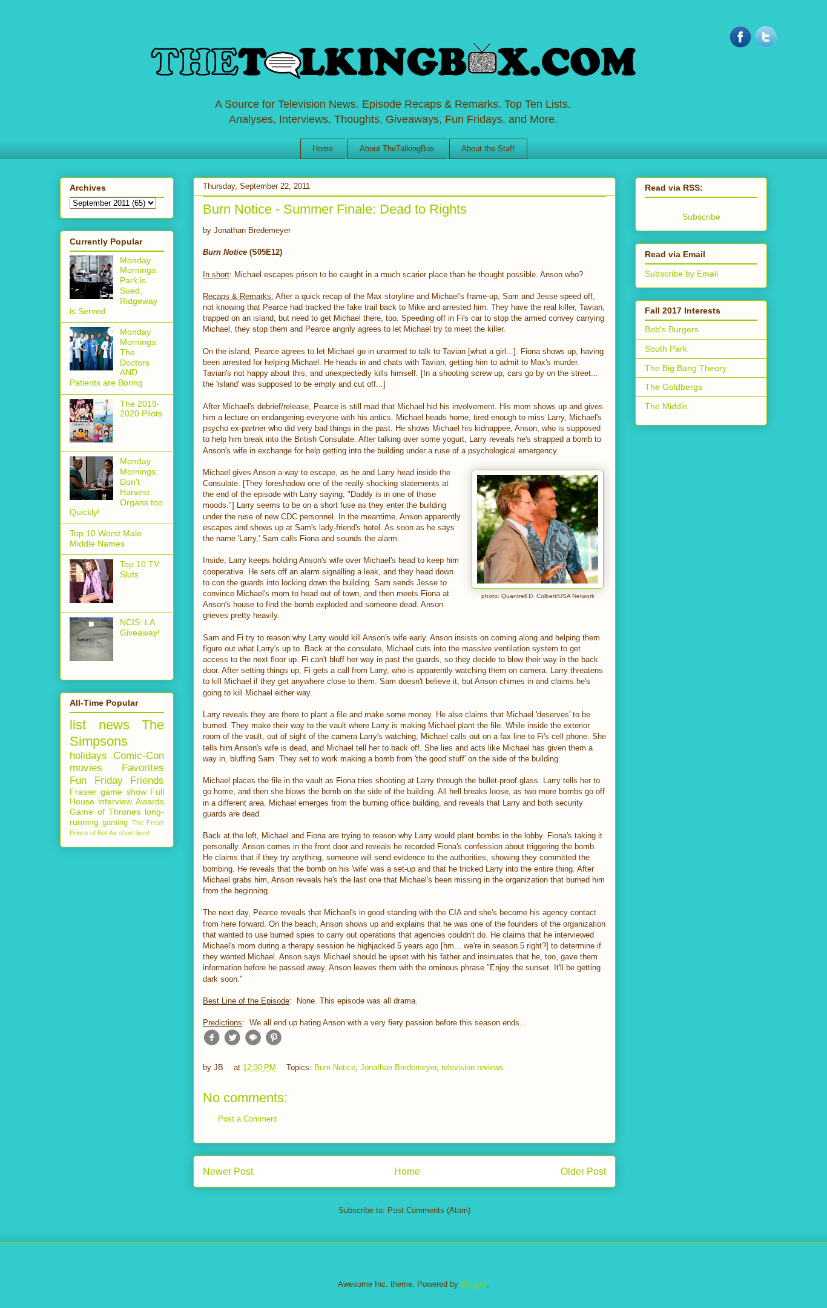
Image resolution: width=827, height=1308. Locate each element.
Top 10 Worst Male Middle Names (106, 538)
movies (86, 768)
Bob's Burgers (672, 329)
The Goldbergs (673, 387)
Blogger (474, 1284)
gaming (115, 822)
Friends (147, 780)
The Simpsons (117, 733)
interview (115, 801)
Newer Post (228, 1171)
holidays (88, 755)
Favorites (143, 768)
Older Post (583, 1171)
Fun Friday (96, 780)
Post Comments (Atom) (428, 1210)
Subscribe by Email (681, 273)
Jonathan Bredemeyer (398, 1067)
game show (123, 792)
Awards (150, 801)
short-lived (134, 832)
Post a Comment (247, 1118)
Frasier (83, 792)
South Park (666, 348)
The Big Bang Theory (686, 368)
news (114, 724)
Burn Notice (334, 1067)
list (78, 724)
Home (322, 148)
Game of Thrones (105, 812)
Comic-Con (138, 755)
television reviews (472, 1067)
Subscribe (701, 217)
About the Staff (488, 148)
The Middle (666, 406)
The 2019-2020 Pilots (141, 409)
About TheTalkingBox (397, 148)
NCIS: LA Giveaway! (140, 627)
